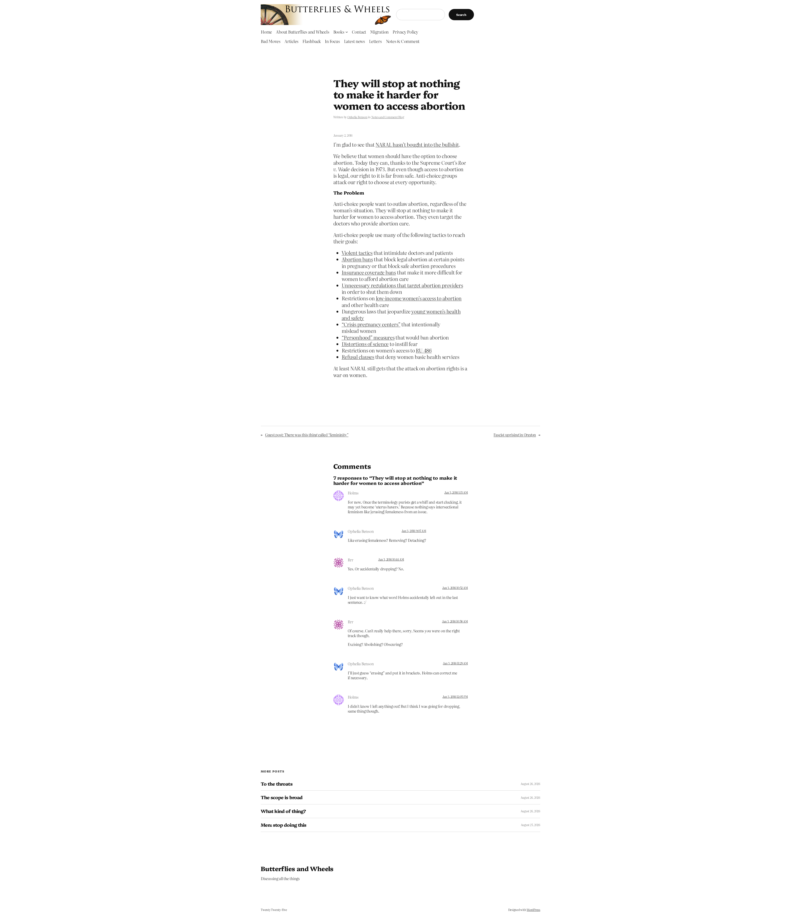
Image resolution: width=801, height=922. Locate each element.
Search (461, 15)
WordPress (533, 910)
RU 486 (424, 350)
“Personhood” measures (368, 337)
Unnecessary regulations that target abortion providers (402, 285)
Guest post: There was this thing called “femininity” (307, 435)
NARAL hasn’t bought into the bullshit (417, 144)
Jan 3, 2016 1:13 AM (456, 492)
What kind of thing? (283, 811)
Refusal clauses (358, 356)
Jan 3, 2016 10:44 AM (391, 559)
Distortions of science (365, 343)
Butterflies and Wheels (297, 868)
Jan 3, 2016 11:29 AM (455, 663)
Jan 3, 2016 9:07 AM (414, 531)
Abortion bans (357, 259)
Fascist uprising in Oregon (515, 435)
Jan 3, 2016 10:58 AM (455, 621)
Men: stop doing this (283, 825)
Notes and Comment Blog (387, 117)
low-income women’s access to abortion (419, 298)
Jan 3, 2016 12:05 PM (455, 696)
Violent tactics (357, 252)
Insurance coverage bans (369, 272)
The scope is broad (281, 797)
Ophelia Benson (357, 117)
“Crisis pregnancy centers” (371, 324)
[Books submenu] (346, 31)
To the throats (276, 783)
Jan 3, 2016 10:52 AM (455, 588)
